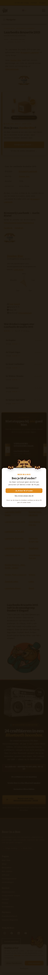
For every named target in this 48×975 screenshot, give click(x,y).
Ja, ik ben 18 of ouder (24, 491)
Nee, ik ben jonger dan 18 (24, 496)
